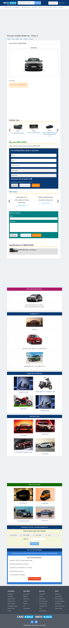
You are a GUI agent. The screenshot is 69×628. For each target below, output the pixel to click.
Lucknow (13, 603)
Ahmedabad (10, 606)
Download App (58, 596)
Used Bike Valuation (25, 7)
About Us (57, 594)
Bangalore (10, 594)
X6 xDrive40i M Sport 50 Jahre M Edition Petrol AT (49, 134)
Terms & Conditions (28, 182)
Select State (52, 3)
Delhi (9, 603)
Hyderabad (10, 596)
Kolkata (9, 608)
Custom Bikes (26, 608)
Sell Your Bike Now (34, 579)
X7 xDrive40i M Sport (18, 133)
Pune (14, 599)
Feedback (62, 601)
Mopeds (25, 603)
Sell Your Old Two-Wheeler (34, 550)
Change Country (58, 608)
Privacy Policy (61, 606)
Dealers (55, 7)
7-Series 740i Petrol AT (34, 133)
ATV (24, 606)
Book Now (36, 185)
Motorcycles (26, 599)
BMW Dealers (13, 192)
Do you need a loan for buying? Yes (20, 179)
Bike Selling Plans (43, 601)
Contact (57, 601)
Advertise (60, 599)
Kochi (14, 601)
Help (56, 599)
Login (62, 3)
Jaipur (15, 606)
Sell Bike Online (7, 7)
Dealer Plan (34, 7)
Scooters (25, 601)
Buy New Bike (48, 7)
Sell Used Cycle (42, 611)
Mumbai (9, 599)
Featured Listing (43, 603)
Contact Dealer (22, 205)
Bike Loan (41, 7)
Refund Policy (58, 603)
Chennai (9, 601)
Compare (61, 7)
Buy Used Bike (16, 7)
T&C (56, 606)
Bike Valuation (42, 599)
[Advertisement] (34, 21)
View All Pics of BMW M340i (18, 85)
